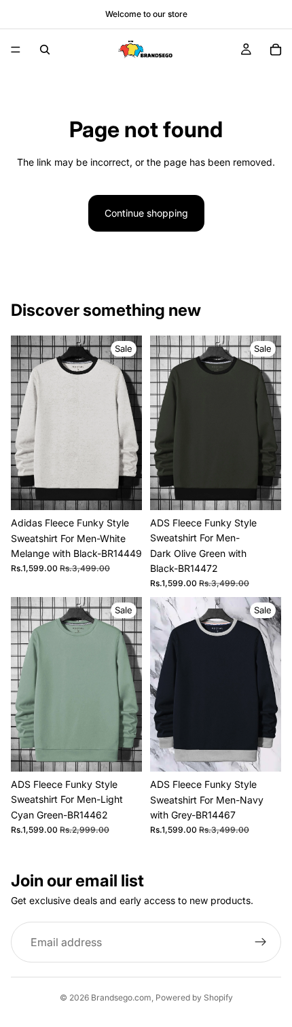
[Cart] (276, 50)
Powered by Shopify (194, 997)
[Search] (45, 50)
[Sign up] (261, 942)
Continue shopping (146, 213)
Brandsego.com (121, 997)
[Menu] (15, 49)
